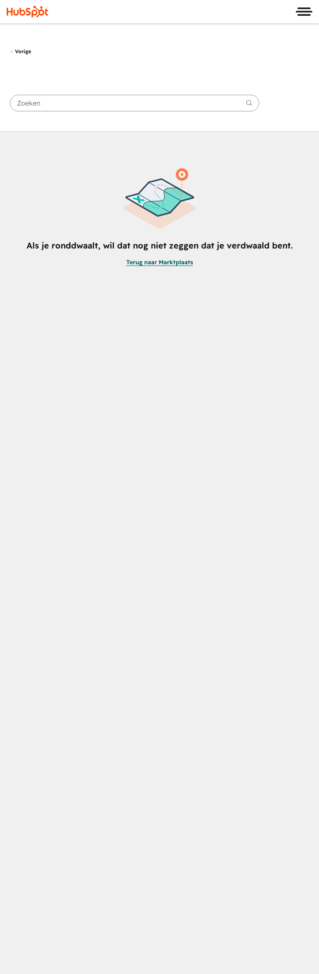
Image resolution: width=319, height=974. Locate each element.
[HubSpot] (27, 11)
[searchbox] (134, 103)
